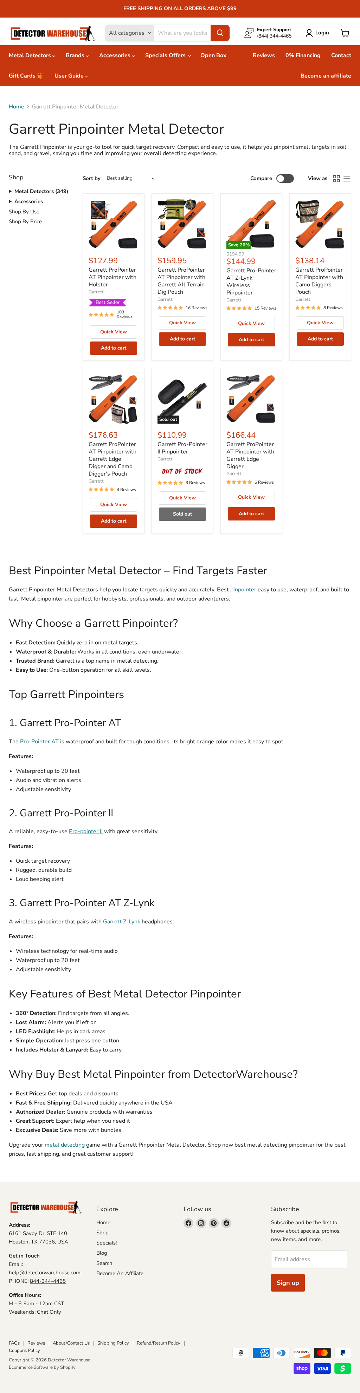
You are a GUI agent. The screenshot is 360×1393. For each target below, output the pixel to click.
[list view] (346, 179)
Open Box (213, 55)
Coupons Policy (24, 1350)
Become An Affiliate (119, 1273)
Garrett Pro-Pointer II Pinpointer (182, 448)
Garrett (96, 292)
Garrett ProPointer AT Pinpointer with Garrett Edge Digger (250, 455)
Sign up (288, 1283)
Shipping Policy (113, 1343)
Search (104, 1263)
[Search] (220, 33)
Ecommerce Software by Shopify (42, 1367)
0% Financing (303, 55)
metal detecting (65, 1145)
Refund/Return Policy (158, 1343)
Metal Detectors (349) (41, 191)
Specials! (106, 1242)
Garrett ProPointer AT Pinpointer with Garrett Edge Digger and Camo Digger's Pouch (112, 459)
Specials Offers (166, 55)
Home (16, 107)
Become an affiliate (326, 76)
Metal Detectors (30, 55)
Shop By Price (25, 221)
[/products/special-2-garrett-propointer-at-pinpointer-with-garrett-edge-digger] (251, 399)
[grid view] (336, 179)
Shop (102, 1232)
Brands (76, 55)
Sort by (92, 178)
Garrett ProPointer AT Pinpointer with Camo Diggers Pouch (319, 281)
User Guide (69, 76)
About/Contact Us (71, 1343)
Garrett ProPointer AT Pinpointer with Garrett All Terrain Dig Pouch (181, 281)
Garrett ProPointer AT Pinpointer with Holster (112, 277)
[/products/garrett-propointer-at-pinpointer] (114, 224)
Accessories (115, 55)
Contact (341, 55)
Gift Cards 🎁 (26, 76)
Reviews (264, 55)
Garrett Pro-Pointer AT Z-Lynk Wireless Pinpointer (251, 282)
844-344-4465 (48, 1281)
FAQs (14, 1343)
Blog (101, 1252)
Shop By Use (24, 211)
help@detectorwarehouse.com (45, 1272)
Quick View (113, 332)
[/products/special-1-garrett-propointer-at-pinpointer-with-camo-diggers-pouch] (320, 224)
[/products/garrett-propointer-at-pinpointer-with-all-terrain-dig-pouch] (182, 224)
